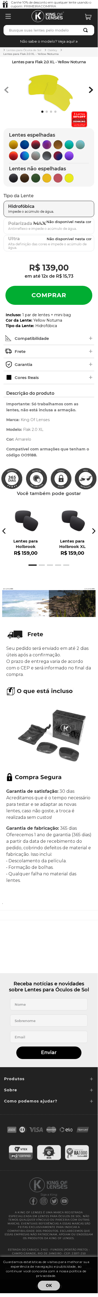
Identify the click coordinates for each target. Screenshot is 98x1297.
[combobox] (49, 30)
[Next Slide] (93, 531)
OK (49, 1285)
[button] (49, 41)
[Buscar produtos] (86, 30)
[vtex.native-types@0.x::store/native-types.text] (21, 1159)
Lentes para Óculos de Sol (24, 50)
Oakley (52, 50)
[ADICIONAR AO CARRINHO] (48, 295)
